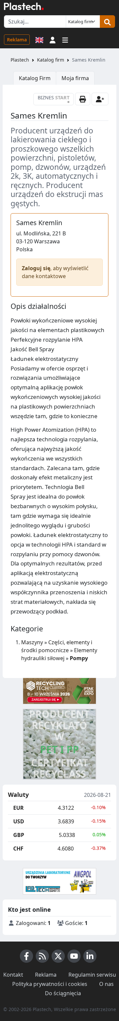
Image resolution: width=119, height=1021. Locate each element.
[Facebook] (26, 956)
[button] (52, 39)
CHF (18, 848)
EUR (18, 807)
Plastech (20, 60)
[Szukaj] (107, 21)
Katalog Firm (35, 78)
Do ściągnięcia (63, 993)
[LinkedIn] (90, 956)
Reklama (17, 39)
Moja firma (75, 78)
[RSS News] (42, 956)
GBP (18, 835)
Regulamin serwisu (92, 974)
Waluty (18, 795)
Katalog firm (50, 60)
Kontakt (13, 974)
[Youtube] (74, 956)
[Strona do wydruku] (82, 99)
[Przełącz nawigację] (65, 39)
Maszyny (32, 642)
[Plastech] (24, 6)
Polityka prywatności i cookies (49, 984)
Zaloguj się (36, 268)
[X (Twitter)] (58, 956)
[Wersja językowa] (39, 39)
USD (18, 821)
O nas (106, 984)
